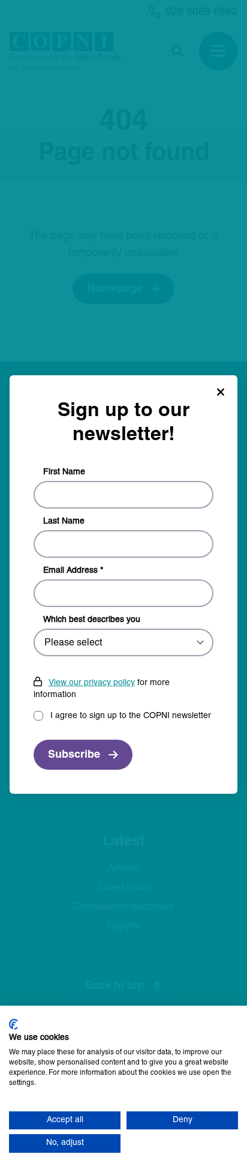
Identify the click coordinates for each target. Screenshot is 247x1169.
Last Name (64, 521)
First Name (64, 472)
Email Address (73, 571)
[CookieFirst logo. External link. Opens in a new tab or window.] (13, 1024)
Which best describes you (91, 620)
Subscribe (74, 755)
